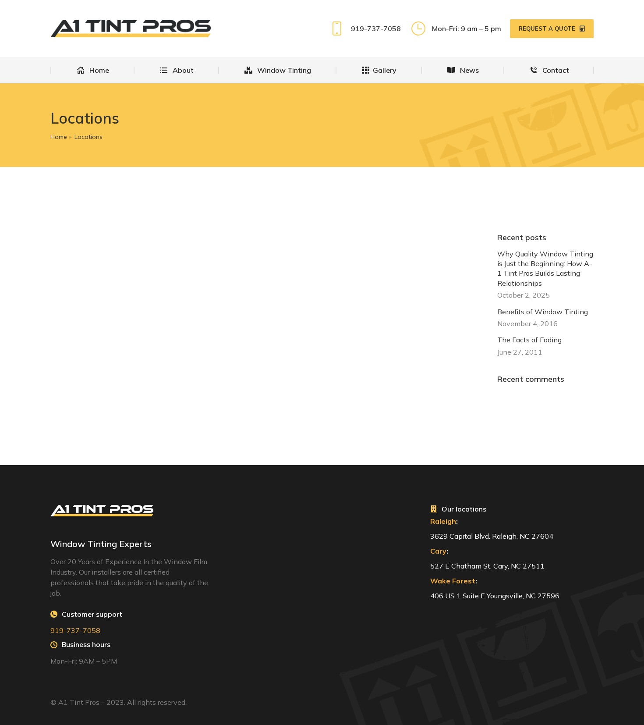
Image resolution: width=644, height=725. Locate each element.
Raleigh (443, 521)
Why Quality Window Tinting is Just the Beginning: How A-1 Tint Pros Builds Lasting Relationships (545, 268)
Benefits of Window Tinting (542, 311)
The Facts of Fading (529, 339)
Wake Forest (452, 580)
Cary (438, 551)
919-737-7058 (375, 28)
